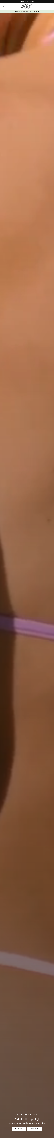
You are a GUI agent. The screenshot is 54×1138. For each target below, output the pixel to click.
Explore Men (18, 1128)
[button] (3, 6)
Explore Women (34, 1128)
